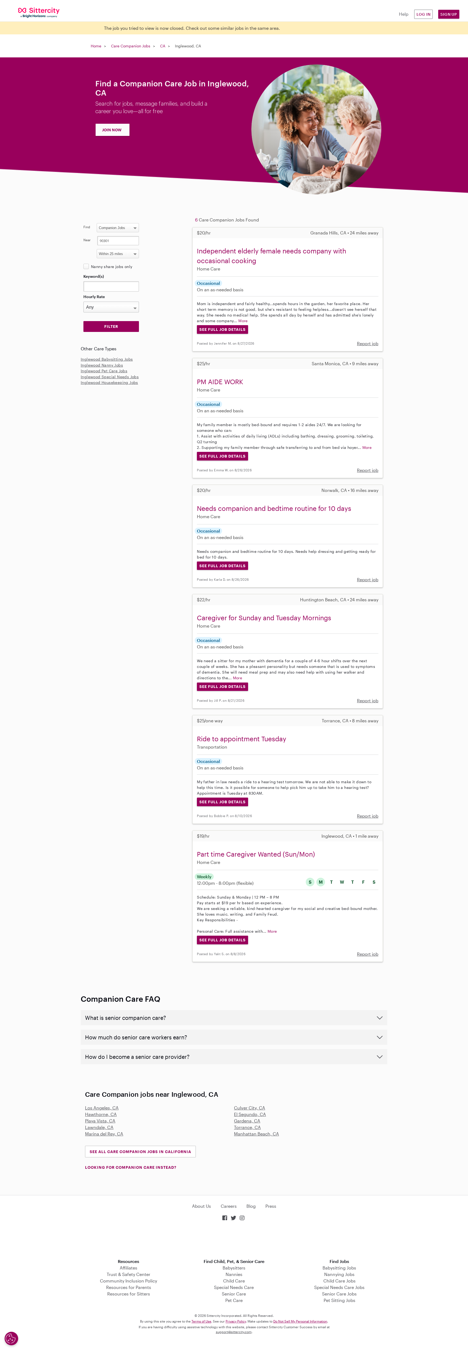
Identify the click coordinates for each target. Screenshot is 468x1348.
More (243, 320)
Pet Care (234, 1300)
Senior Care (234, 1293)
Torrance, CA (247, 1127)
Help (403, 14)
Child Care (234, 1280)
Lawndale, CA (99, 1127)
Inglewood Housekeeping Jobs (109, 382)
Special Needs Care (234, 1287)
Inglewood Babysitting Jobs (107, 359)
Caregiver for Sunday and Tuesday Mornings (264, 618)
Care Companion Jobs (130, 46)
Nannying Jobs (339, 1274)
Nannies (234, 1274)
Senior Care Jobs (339, 1293)
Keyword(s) (93, 276)
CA (162, 46)
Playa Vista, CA (100, 1120)
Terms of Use (201, 1321)
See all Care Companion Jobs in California (140, 1151)
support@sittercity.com (234, 1332)
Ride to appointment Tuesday (241, 739)
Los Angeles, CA (102, 1107)
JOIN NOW (112, 130)
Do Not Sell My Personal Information (300, 1321)
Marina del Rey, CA (104, 1133)
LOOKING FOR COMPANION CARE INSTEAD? (130, 1167)
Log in (424, 14)
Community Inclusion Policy (128, 1280)
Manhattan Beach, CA (256, 1133)
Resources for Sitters (128, 1293)
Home (96, 46)
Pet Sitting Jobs (339, 1300)
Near (87, 240)
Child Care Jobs (339, 1280)
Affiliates (128, 1267)
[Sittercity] (39, 12)
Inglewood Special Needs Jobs (110, 376)
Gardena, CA (247, 1120)
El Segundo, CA (250, 1114)
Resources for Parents (128, 1287)
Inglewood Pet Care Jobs (104, 370)
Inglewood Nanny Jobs (102, 365)
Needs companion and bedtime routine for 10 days (274, 508)
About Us (201, 1206)
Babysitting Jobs (339, 1267)
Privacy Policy (236, 1321)
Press (270, 1206)
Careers (229, 1206)
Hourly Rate (94, 296)
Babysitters (234, 1267)
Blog (251, 1206)
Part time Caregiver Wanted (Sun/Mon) (256, 854)
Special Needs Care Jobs (339, 1287)
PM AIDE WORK (220, 382)
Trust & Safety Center (128, 1274)
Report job (367, 343)
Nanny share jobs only (111, 266)
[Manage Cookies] (11, 1338)
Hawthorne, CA (101, 1114)
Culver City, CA (249, 1107)
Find (86, 227)
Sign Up (448, 14)
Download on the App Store (234, 1240)
